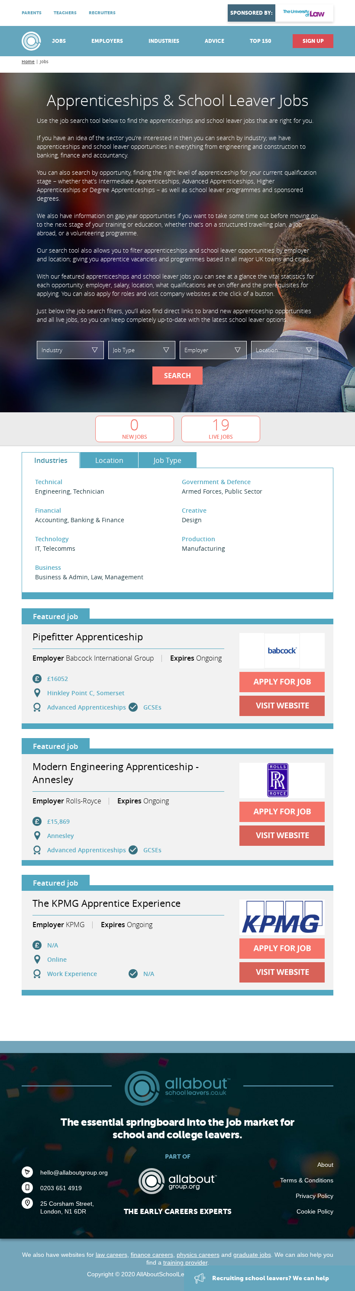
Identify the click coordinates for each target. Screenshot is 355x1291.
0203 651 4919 (61, 1188)
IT (37, 548)
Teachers (65, 12)
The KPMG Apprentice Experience (106, 903)
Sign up (313, 41)
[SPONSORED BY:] (304, 13)
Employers (107, 41)
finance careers (152, 1254)
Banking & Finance (97, 520)
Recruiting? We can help (270, 1278)
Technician (88, 491)
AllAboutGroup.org (177, 1181)
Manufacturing (203, 548)
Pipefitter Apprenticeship (87, 636)
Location (109, 460)
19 (221, 428)
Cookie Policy (315, 1211)
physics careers (198, 1254)
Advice (214, 41)
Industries (163, 41)
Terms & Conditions (306, 1180)
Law (96, 577)
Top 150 (260, 41)
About (325, 1164)
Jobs (59, 41)
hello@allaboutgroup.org (74, 1172)
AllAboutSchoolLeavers (32, 41)
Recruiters (102, 12)
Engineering (52, 491)
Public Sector (243, 491)
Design (192, 520)
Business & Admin (61, 577)
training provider (185, 1262)
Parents (32, 12)
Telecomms (59, 548)
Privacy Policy (314, 1195)
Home (28, 61)
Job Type (167, 460)
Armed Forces (202, 491)
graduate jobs (252, 1254)
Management (124, 577)
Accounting (51, 520)
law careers (111, 1254)
